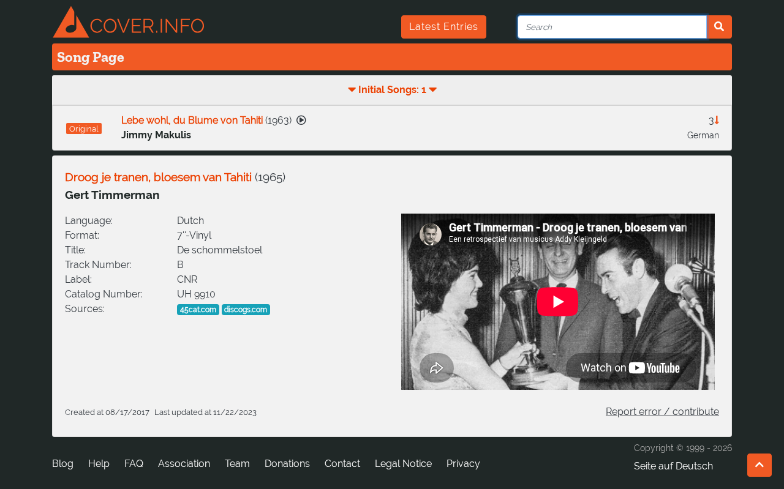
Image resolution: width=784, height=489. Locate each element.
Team (237, 463)
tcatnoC (342, 463)
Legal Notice (403, 463)
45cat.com (198, 309)
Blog (63, 463)
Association (184, 463)
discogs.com (245, 309)
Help (99, 463)
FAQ (133, 463)
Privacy (463, 463)
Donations (287, 463)
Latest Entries (443, 26)
